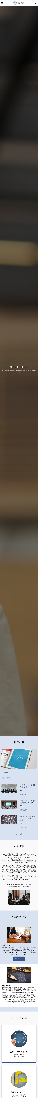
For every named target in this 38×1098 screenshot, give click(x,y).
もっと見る (19, 834)
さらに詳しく (19, 959)
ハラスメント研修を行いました (27, 786)
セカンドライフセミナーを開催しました (27, 818)
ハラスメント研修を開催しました (27, 801)
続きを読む (5, 778)
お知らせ (5, 772)
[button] (2, 3)
